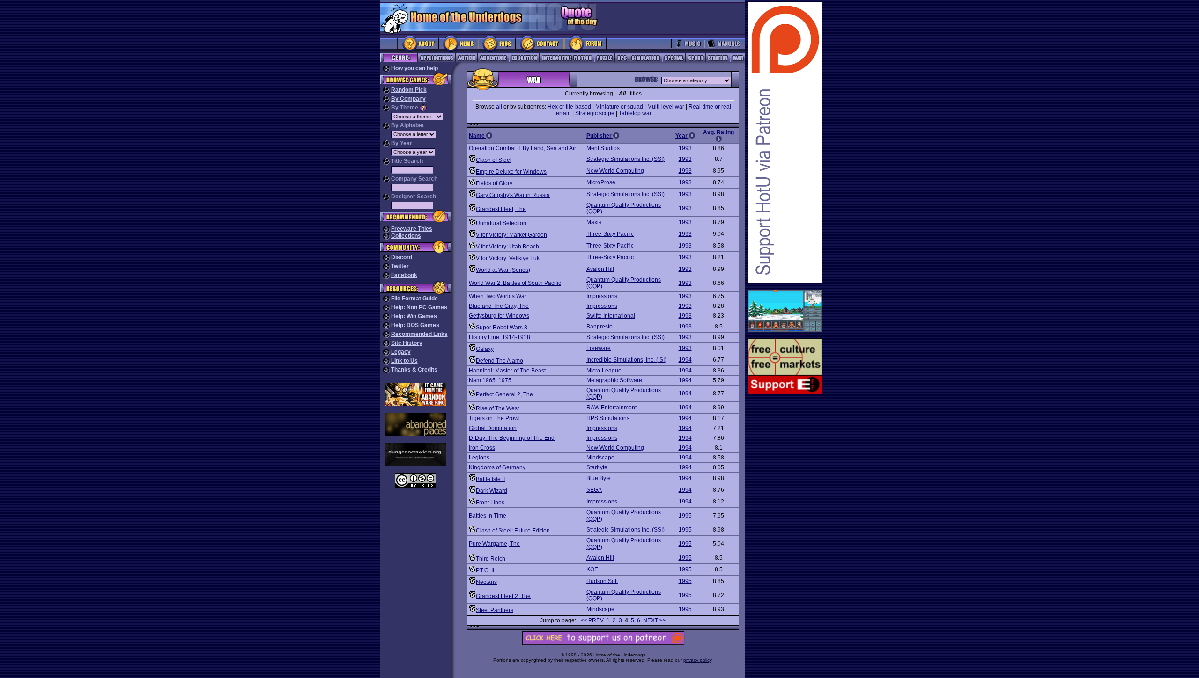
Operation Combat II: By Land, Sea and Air (522, 148)
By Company (408, 98)
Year (682, 135)
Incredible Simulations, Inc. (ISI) (626, 360)
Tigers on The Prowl (494, 418)
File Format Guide (414, 298)
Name (477, 135)
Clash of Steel (493, 160)
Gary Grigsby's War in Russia (513, 195)
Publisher (599, 135)
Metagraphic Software (614, 380)
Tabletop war (635, 113)
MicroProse (600, 182)
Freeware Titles (411, 229)
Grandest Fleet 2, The (503, 596)
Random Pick (409, 90)
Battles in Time (487, 515)
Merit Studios (603, 148)
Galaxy (485, 349)
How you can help (414, 68)
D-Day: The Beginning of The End (512, 438)
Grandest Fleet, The (501, 209)
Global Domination (493, 428)
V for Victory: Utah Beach (507, 246)
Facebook (404, 275)
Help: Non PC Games (419, 307)
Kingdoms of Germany (497, 467)
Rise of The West (497, 408)
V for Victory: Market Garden (511, 235)
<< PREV (592, 620)
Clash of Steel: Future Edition (513, 530)
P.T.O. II (485, 570)
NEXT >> (654, 620)
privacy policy (697, 660)
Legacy (401, 352)
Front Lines (490, 502)
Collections (406, 236)
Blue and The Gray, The (499, 306)
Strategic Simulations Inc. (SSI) (625, 159)
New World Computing (615, 171)
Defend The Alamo (499, 360)
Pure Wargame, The (494, 543)
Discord (401, 257)
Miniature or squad (619, 106)
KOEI (593, 569)
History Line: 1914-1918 (499, 337)
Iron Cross (482, 448)
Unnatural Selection (501, 223)
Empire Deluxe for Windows (511, 171)
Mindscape (600, 457)
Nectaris (486, 582)
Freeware (598, 348)
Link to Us (404, 360)
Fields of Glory (494, 183)
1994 (685, 360)
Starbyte (596, 467)
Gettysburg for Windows (499, 316)
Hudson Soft (602, 581)
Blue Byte (598, 478)
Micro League (604, 370)
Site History (406, 343)
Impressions (601, 296)
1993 (685, 148)
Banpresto (599, 326)
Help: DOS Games (415, 325)
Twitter (400, 266)
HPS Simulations (607, 418)
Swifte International (610, 316)
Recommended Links (419, 334)
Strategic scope (594, 113)
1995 (685, 515)
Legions (479, 457)
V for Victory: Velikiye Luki (508, 258)
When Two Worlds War (497, 296)
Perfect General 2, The (504, 394)
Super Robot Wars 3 (501, 327)
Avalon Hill (600, 269)
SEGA (594, 490)
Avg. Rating (718, 132)
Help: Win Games (414, 316)
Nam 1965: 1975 (490, 380)
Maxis (593, 222)
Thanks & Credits (414, 369)
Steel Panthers (494, 610)
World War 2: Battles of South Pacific (515, 283)
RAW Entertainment (611, 407)
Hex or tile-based (569, 106)
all (499, 106)
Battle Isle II (490, 479)
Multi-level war (665, 106)
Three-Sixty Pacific (610, 234)
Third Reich (490, 558)
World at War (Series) (503, 270)
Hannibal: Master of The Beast (507, 370)
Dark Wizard (491, 491)
